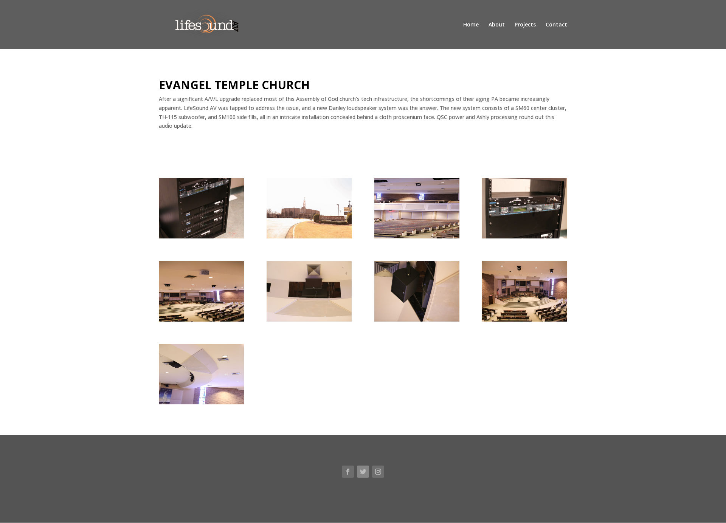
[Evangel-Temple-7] (524, 238)
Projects (525, 25)
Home (471, 25)
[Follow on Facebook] (348, 472)
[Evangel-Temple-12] (201, 404)
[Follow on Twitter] (363, 472)
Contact (556, 25)
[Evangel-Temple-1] (524, 321)
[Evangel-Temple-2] (201, 321)
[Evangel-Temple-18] (309, 238)
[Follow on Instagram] (378, 472)
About (497, 25)
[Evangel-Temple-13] (416, 321)
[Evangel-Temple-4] (201, 238)
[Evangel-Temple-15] (416, 238)
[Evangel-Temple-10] (309, 321)
